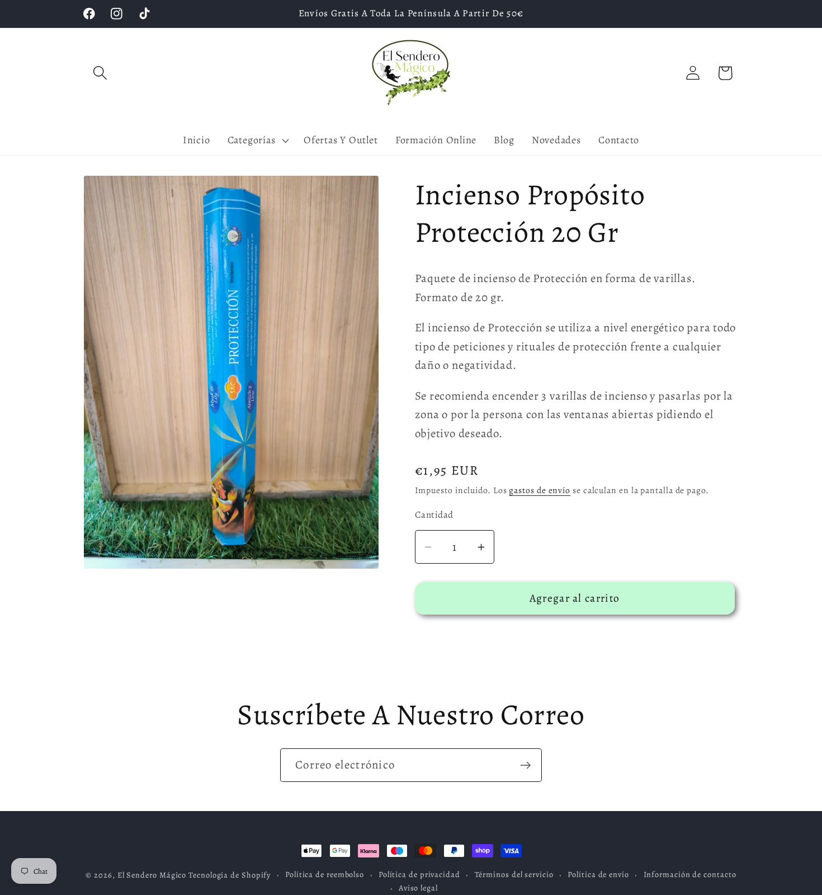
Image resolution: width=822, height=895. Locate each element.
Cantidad (434, 514)
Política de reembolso (324, 874)
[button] (100, 73)
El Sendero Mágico (152, 874)
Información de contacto (690, 874)
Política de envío (598, 874)
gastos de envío (539, 490)
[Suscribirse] (525, 765)
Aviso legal (418, 887)
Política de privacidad (419, 874)
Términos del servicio (514, 874)
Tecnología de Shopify (229, 874)
